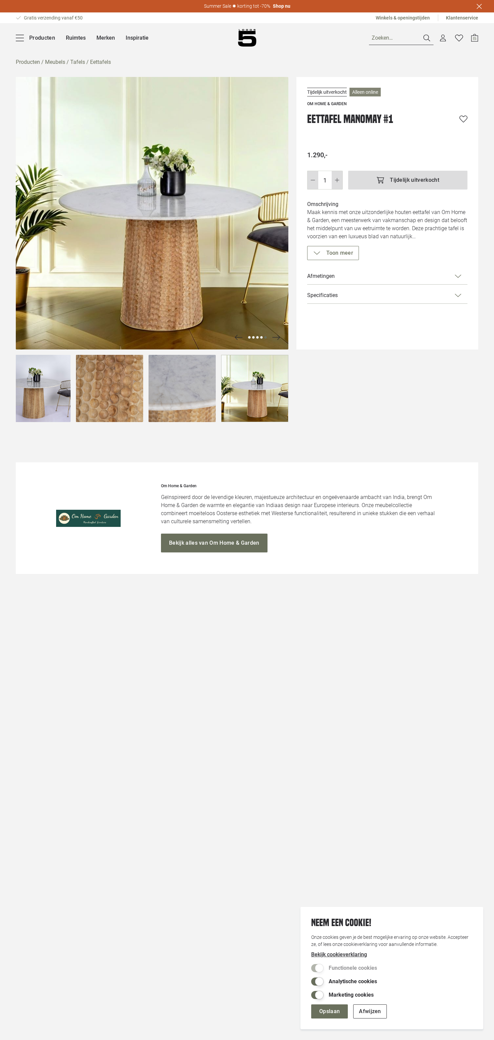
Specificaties (322, 295)
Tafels (77, 62)
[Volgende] (238, 337)
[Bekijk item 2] (257, 337)
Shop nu (281, 6)
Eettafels (100, 62)
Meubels (55, 62)
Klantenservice (462, 17)
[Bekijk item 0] (249, 337)
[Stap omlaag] (312, 180)
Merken (105, 38)
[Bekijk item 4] (265, 337)
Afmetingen (321, 276)
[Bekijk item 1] (253, 337)
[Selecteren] (37, 388)
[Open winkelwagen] (474, 38)
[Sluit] (479, 6)
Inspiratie (137, 38)
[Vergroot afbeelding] (152, 213)
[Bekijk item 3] (261, 337)
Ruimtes (76, 38)
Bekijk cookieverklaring (339, 954)
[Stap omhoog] (337, 180)
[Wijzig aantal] (325, 180)
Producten (28, 62)
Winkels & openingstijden (403, 17)
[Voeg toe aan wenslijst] (463, 119)
